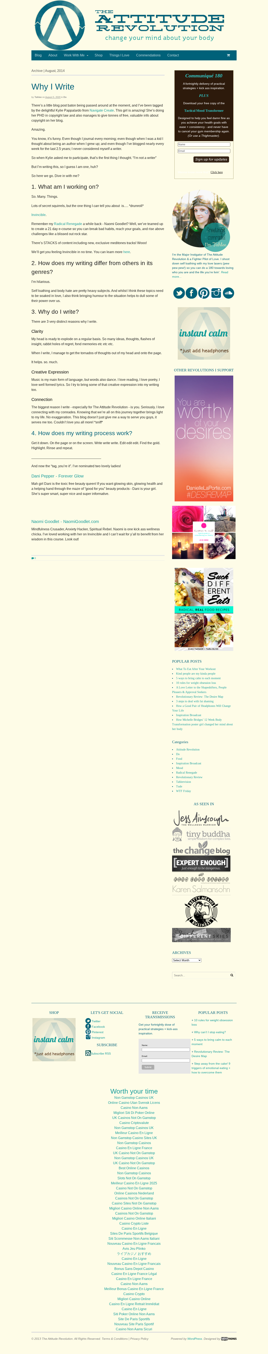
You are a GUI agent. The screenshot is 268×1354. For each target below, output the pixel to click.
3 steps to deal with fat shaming (195, 701)
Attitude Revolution (188, 749)
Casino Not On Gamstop (134, 1188)
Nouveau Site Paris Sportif (134, 1324)
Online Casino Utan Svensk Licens (134, 1102)
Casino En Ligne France (134, 1148)
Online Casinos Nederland (134, 1193)
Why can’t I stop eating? (210, 1032)
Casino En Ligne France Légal (134, 1274)
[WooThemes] (229, 1338)
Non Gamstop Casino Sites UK (134, 1138)
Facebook (98, 1026)
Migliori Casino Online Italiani (134, 1218)
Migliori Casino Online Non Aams (134, 1208)
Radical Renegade (68, 224)
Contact (173, 55)
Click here (217, 172)
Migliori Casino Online (134, 1299)
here (126, 252)
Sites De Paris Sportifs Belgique (134, 1233)
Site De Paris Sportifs (134, 1319)
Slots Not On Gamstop (134, 1178)
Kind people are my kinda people (195, 673)
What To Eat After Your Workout (196, 669)
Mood (179, 768)
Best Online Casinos (134, 1168)
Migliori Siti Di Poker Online (134, 1113)
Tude (179, 786)
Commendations (148, 55)
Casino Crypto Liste (134, 1223)
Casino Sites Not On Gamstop (134, 1203)
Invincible (38, 215)
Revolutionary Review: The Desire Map (199, 696)
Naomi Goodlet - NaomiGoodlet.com (65, 521)
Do (65, 97)
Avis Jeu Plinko (134, 1248)
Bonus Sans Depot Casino (134, 1269)
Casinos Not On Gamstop (134, 1198)
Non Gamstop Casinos (134, 1143)
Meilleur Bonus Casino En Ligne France (134, 1289)
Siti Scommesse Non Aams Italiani (134, 1238)
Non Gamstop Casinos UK (134, 1097)
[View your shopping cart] (229, 55)
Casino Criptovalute (134, 1123)
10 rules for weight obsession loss (196, 682)
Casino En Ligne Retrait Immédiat (134, 1304)
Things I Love (119, 55)
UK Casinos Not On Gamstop (134, 1118)
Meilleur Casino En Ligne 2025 (134, 1183)
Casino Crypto (134, 1294)
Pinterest (97, 1032)
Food (179, 758)
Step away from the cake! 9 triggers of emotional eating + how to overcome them (211, 1068)
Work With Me (74, 55)
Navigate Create (102, 110)
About (52, 55)
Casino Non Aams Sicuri (134, 1329)
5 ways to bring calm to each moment (198, 678)
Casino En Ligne (134, 1228)
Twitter (96, 1021)
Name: (145, 1045)
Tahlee (38, 97)
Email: (145, 1056)
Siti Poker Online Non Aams (134, 1314)
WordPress (194, 1338)
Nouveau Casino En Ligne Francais (134, 1243)
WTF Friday (183, 791)
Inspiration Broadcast (188, 715)
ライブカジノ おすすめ (134, 1253)
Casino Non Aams (134, 1107)
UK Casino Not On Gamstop (134, 1153)
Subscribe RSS (101, 1053)
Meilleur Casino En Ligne (134, 1133)
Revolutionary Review (189, 777)
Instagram (98, 1037)
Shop (99, 55)
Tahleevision (183, 781)
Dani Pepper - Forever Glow (57, 476)
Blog (38, 55)
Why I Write (52, 86)
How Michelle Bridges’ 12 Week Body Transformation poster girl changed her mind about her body (202, 724)
